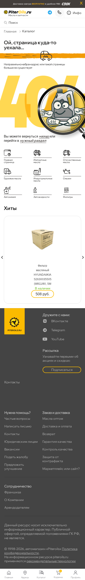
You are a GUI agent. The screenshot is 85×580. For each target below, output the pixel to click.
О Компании (14, 500)
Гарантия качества (57, 442)
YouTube (57, 339)
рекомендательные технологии (51, 561)
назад (44, 136)
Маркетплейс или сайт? (61, 469)
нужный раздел (33, 140)
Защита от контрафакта (52, 459)
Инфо (77, 13)
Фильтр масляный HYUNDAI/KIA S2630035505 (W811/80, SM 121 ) (42, 275)
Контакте (59, 321)
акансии (12, 449)
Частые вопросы (17, 419)
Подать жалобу (16, 457)
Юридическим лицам (21, 442)
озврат (48, 434)
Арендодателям (16, 507)
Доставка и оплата (57, 426)
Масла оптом (52, 419)
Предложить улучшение (14, 467)
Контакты (11, 434)
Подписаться (62, 370)
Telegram (58, 330)
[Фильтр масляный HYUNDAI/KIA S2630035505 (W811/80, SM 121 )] (42, 238)
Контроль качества (57, 449)
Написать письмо (18, 426)
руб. (42, 294)
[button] (2, 257)
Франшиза (12, 492)
